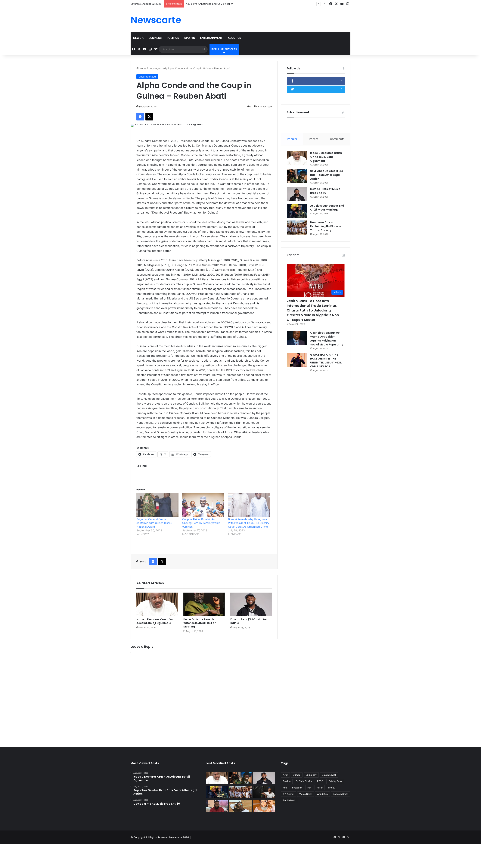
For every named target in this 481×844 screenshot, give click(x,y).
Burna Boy (311, 774)
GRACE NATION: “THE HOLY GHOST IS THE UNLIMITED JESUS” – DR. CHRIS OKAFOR (326, 360)
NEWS (137, 37)
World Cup (322, 794)
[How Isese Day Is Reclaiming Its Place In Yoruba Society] (297, 227)
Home (142, 68)
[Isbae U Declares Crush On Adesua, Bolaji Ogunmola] (157, 604)
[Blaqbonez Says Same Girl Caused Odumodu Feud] (240, 806)
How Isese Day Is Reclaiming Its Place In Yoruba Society (325, 226)
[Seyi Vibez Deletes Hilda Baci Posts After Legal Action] (297, 176)
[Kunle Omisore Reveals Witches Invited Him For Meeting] (204, 604)
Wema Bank (305, 794)
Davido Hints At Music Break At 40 (325, 191)
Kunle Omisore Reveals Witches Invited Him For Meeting (199, 623)
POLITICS (173, 37)
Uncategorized (157, 68)
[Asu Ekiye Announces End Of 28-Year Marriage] (297, 211)
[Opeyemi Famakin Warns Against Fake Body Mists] (217, 806)
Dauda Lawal (329, 774)
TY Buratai (288, 794)
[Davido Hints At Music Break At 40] (297, 194)
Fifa (285, 787)
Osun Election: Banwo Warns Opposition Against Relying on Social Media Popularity (326, 338)
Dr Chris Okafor (304, 781)
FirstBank (297, 787)
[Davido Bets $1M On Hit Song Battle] (251, 604)
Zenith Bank (289, 800)
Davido (286, 781)
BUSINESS (155, 37)
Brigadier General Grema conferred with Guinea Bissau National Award (154, 523)
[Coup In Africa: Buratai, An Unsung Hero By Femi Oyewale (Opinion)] (203, 505)
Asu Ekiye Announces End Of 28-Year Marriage (213, 3)
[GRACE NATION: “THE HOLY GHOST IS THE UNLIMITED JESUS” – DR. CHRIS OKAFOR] (297, 360)
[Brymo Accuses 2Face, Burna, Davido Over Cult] (264, 792)
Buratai (296, 774)
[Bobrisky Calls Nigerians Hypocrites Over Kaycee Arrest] (264, 806)
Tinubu (331, 787)
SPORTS (189, 37)
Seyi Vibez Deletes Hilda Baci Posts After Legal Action (326, 175)
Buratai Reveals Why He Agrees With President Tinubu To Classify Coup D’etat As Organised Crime (248, 523)
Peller (320, 787)
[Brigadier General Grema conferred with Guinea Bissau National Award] (157, 505)
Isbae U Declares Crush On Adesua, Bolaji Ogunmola (154, 621)
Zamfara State (340, 794)
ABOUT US (234, 37)
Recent (313, 139)
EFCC (320, 781)
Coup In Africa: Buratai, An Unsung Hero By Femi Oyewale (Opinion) (201, 523)
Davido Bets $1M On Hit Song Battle (249, 621)
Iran (309, 787)
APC (285, 774)
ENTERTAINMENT (211, 37)
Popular (292, 139)
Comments (337, 139)
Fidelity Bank (335, 781)
